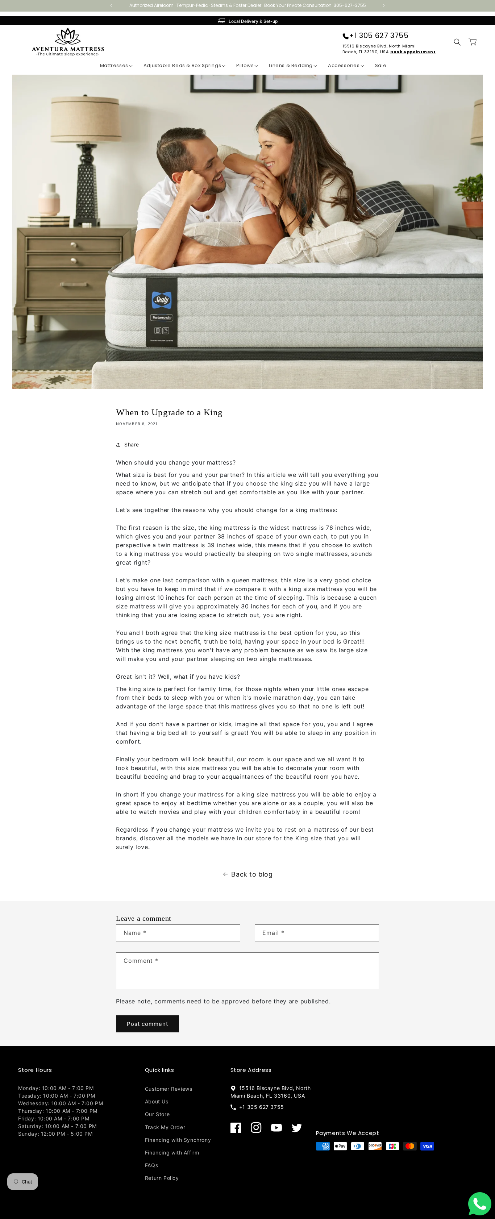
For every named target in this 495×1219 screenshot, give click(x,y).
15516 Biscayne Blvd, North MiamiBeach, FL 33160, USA (379, 49)
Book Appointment (413, 52)
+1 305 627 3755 (378, 35)
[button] (111, 66)
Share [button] (131, 445)
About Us (157, 1101)
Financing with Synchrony (178, 1139)
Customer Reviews (168, 1089)
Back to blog (252, 874)
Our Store (157, 1114)
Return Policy (162, 1178)
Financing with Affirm (172, 1152)
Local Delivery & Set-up (253, 21)
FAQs (151, 1165)
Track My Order (165, 1127)
